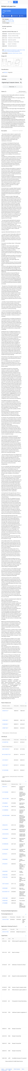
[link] (7, 72)
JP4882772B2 (5, 727)
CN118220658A (5, 770)
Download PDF (7, 15)
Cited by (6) (14, 49)
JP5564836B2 (5, 803)
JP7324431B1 (5, 863)
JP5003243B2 (5, 874)
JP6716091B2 (5, 760)
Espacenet (10, 53)
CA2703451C (4, 853)
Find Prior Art (15, 15)
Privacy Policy (4, 1070)
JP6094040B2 (5, 888)
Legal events (19, 49)
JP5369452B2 (5, 871)
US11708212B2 (5, 806)
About (2, 1069)
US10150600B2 (5, 792)
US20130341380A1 (6, 815)
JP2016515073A (5, 833)
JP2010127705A (5, 919)
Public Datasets (17, 1069)
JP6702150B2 (5, 898)
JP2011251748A (5, 798)
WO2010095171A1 (6, 891)
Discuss (20, 53)
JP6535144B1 (5, 765)
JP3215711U (4, 786)
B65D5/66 (6, 72)
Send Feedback (9, 1069)
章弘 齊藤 (8, 21)
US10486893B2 (5, 809)
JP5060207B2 (5, 838)
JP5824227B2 (5, 825)
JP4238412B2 (5, 900)
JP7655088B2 (5, 903)
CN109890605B (5, 843)
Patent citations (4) (8, 49)
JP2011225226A (5, 883)
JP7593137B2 (5, 877)
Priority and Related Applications (13, 51)
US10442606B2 (5, 849)
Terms (23, 1069)
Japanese (11, 19)
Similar (21, 15)
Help (9, 1070)
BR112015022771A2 (6, 754)
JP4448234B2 (5, 724)
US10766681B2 (5, 829)
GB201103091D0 (5, 749)
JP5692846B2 (5, 859)
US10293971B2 (5, 742)
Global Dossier (15, 53)
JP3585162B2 (5, 720)
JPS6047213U (5, 710)
